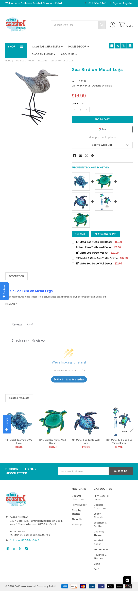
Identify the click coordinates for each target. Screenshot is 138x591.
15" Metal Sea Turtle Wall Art (86, 441)
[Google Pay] (102, 129)
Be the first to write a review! (69, 379)
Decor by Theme (99, 533)
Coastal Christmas (46, 46)
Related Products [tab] (19, 398)
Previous (6, 429)
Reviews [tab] (17, 324)
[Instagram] (130, 45)
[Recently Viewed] (113, 24)
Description (16, 276)
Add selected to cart (105, 234)
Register (128, 3)
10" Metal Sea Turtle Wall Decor (19, 441)
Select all (80, 234)
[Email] (80, 155)
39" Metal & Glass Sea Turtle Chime (119, 441)
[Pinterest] (117, 45)
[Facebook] (111, 45)
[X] (124, 45)
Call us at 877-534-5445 (24, 540)
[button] (102, 145)
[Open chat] (127, 580)
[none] (35, 97)
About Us (67, 54)
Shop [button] (11, 46)
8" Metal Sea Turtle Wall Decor (52, 441)
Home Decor (77, 46)
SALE (96, 569)
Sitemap (77, 524)
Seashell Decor (98, 542)
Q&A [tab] (30, 324)
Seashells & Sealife (100, 524)
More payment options (102, 137)
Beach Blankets (99, 515)
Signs (97, 563)
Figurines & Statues (100, 556)
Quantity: (78, 103)
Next (132, 429)
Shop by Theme (42, 54)
